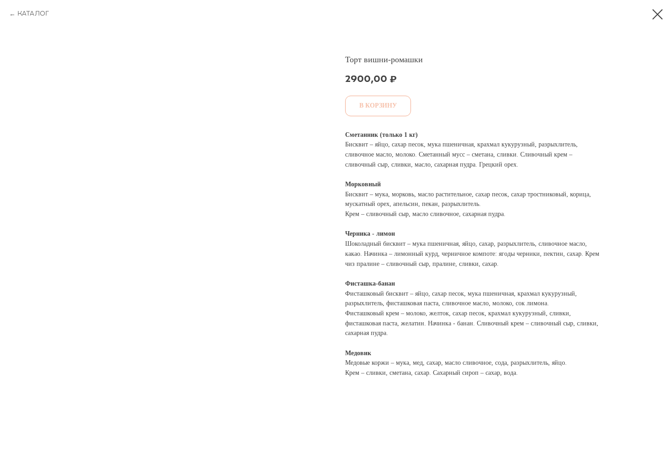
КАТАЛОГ (33, 14)
